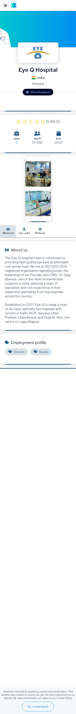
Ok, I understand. (38, 706)
